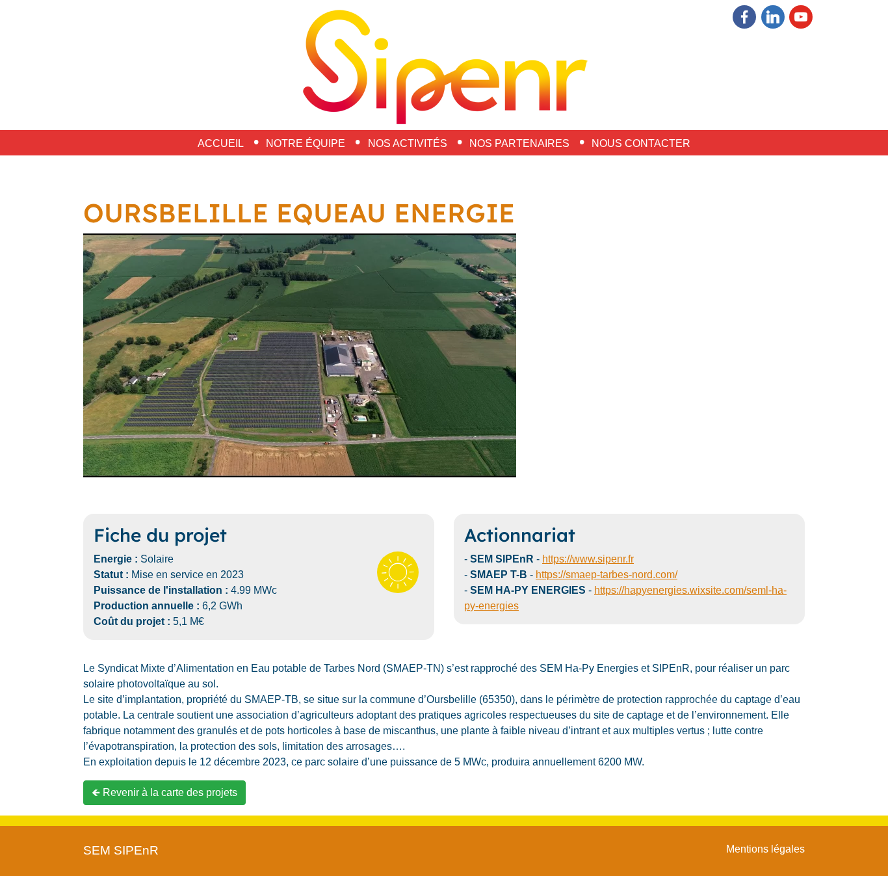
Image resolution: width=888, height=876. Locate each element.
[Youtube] (801, 17)
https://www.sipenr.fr (588, 558)
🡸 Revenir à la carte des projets (164, 792)
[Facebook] (744, 17)
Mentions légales (765, 849)
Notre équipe (305, 143)
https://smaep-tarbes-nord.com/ (606, 574)
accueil (221, 143)
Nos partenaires (519, 143)
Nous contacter (641, 143)
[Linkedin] (773, 17)
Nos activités (407, 143)
